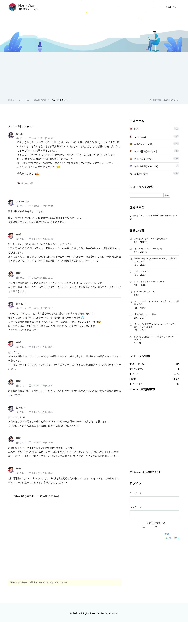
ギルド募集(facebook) (146, 166)
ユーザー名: (136, 493)
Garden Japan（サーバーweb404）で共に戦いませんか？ (156, 259)
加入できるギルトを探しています (149, 281)
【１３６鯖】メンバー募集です (148, 248)
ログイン (145, 7)
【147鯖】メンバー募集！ (146, 314)
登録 (167, 534)
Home (11, 100)
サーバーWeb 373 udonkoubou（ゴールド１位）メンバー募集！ (155, 325)
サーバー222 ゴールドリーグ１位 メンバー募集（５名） (156, 302)
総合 (136, 129)
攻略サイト (171, 7)
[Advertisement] (94, 76)
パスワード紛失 (172, 538)
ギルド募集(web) (143, 158)
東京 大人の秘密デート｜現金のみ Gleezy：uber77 (154, 338)
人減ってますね (141, 271)
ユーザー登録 (126, 7)
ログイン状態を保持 (155, 524)
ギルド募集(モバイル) (145, 151)
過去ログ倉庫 (40, 100)
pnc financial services (144, 291)
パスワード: (136, 507)
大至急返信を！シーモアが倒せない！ (151, 238)
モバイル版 (140, 136)
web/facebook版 (143, 143)
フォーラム (24, 100)
